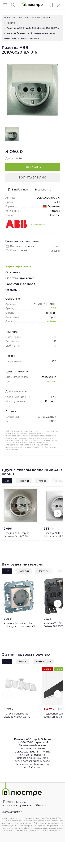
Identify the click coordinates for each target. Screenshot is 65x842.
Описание (12, 272)
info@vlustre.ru (14, 812)
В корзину (32, 167)
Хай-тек (51, 321)
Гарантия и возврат (20, 284)
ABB (53, 308)
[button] (50, 480)
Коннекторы (43, 661)
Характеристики (18, 266)
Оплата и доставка (19, 278)
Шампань (50, 381)
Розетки (23, 480)
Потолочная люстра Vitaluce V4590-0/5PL (17, 715)
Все (7, 480)
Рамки (22, 661)
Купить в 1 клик (32, 177)
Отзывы (11, 290)
